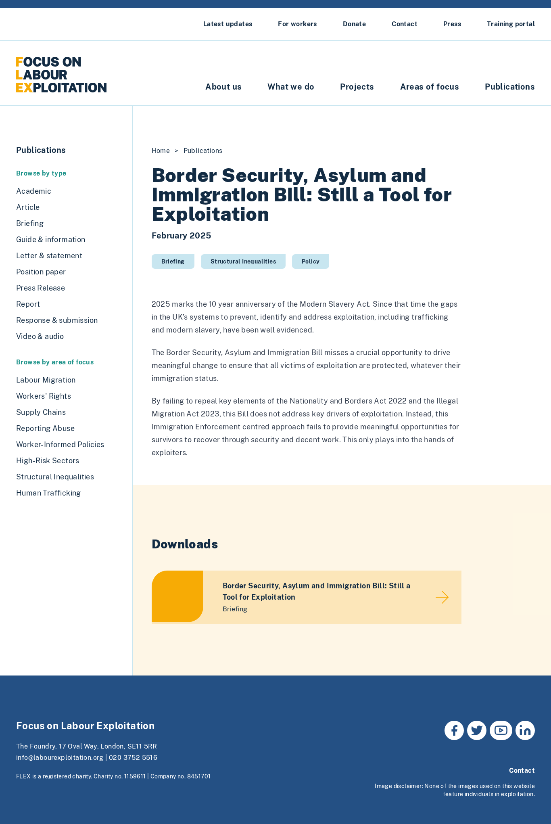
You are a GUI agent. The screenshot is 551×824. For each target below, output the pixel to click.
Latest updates (228, 24)
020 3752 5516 (133, 757)
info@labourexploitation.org (60, 757)
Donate (354, 24)
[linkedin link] (525, 730)
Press (452, 24)
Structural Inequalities (243, 261)
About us (223, 87)
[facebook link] (454, 730)
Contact (404, 24)
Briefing (173, 261)
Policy (310, 261)
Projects (357, 87)
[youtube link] (501, 730)
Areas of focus (429, 87)
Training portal (511, 24)
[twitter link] (476, 730)
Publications (510, 87)
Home (161, 151)
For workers (297, 24)
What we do (290, 87)
